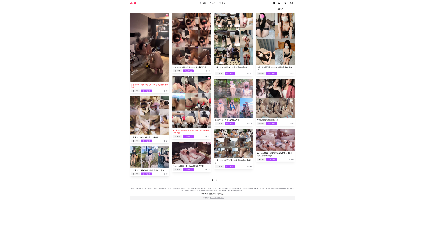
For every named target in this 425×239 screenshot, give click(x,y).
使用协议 (220, 194)
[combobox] (285, 9)
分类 (223, 3)
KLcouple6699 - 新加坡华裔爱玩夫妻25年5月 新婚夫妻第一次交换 (274, 154)
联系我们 (204, 194)
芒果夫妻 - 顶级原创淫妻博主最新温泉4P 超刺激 (233, 161)
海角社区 (220, 198)
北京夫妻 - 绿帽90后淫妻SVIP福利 (144, 137)
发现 (204, 3)
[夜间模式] (279, 3)
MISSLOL (213, 198)
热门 (213, 3)
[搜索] (274, 3)
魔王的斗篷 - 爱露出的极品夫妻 (227, 120)
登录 (291, 3)
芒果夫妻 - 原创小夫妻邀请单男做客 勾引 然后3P (275, 68)
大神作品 (147, 91)
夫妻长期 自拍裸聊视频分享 (267, 120)
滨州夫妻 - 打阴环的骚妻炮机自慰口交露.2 (147, 170)
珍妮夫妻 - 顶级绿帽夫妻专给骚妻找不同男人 (190, 67)
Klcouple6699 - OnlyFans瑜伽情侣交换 (188, 166)
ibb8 (133, 3)
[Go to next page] (221, 180)
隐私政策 (212, 194)
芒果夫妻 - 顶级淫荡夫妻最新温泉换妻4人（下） (231, 68)
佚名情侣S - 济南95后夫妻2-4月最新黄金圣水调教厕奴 (149, 86)
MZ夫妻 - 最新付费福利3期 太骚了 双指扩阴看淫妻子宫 (191, 131)
